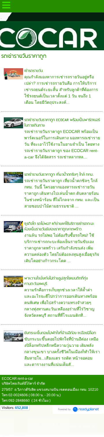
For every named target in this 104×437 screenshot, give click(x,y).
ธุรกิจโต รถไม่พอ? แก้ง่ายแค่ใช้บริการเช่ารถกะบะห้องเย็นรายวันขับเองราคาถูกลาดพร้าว (59, 226)
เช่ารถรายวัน (33, 71)
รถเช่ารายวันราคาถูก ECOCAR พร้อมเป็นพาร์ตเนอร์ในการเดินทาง (62, 123)
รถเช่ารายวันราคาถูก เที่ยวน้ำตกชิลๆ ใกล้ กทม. (59, 175)
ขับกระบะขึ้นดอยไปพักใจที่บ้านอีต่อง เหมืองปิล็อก (60, 333)
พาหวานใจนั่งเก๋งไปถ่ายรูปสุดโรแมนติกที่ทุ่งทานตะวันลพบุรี (56, 281)
